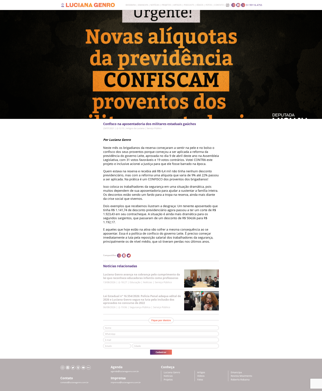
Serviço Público (154, 128)
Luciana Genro (172, 372)
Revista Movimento (241, 375)
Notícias (154, 5)
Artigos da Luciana (135, 128)
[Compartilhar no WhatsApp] (119, 256)
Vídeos (199, 5)
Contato (219, 5)
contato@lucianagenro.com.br (74, 382)
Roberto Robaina (240, 379)
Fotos (209, 5)
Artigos (177, 5)
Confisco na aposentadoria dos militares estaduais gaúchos (149, 124)
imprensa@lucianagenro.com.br (126, 382)
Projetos (166, 5)
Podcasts (189, 5)
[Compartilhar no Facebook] (124, 256)
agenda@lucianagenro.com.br (125, 371)
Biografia (131, 5)
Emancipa (143, 5)
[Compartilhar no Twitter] (129, 256)
